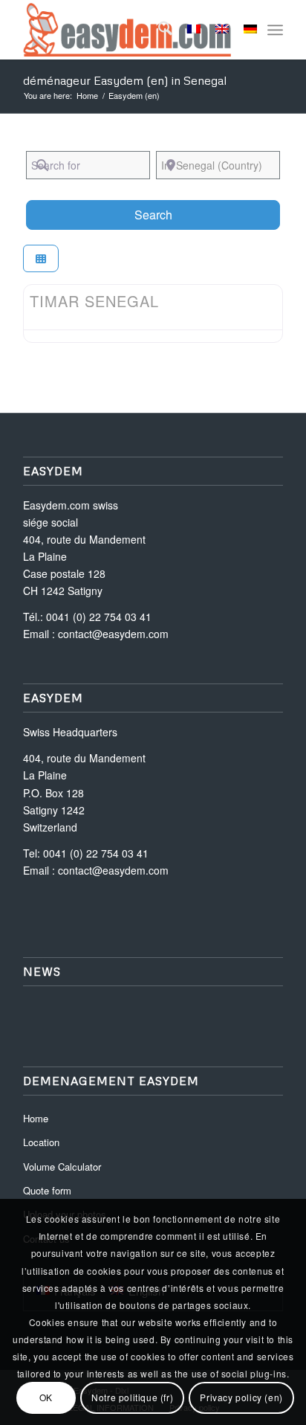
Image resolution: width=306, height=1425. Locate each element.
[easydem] (127, 29)
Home (35, 1118)
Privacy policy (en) (241, 1397)
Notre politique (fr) (132, 1397)
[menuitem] (157, 29)
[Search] (157, 29)
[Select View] (41, 258)
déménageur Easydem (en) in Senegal (125, 80)
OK (46, 1397)
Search (171, 214)
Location (41, 1142)
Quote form (47, 1190)
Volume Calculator (62, 1166)
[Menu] (275, 30)
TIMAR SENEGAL (94, 301)
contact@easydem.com (113, 633)
